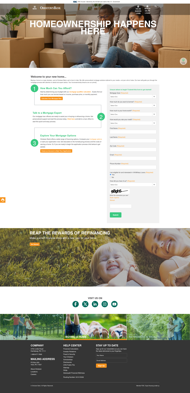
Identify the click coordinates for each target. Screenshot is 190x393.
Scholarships (68, 359)
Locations (34, 371)
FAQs (65, 370)
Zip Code (117, 146)
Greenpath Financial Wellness (74, 373)
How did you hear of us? (122, 181)
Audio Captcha (114, 198)
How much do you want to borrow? (126, 102)
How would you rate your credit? (125, 119)
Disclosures (67, 362)
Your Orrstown (68, 357)
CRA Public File (69, 365)
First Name (117, 128)
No (113, 177)
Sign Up (101, 365)
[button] (2, 200)
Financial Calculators (70, 349)
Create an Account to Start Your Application (56, 151)
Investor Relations (69, 351)
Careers (33, 374)
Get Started (34, 244)
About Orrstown (36, 369)
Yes (113, 175)
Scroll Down (183, 63)
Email (116, 155)
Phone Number (119, 164)
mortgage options (96, 139)
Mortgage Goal (119, 93)
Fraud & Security (69, 354)
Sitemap (66, 367)
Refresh (112, 200)
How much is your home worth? (125, 111)
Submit (115, 215)
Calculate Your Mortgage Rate (51, 98)
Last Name (117, 137)
